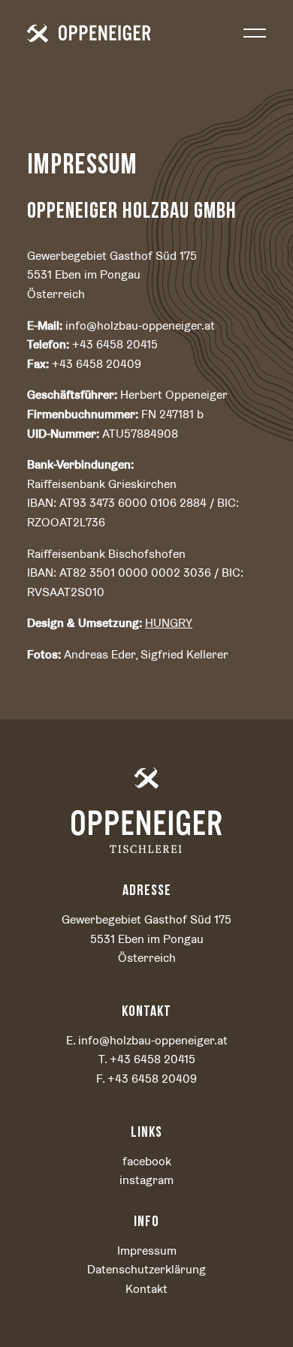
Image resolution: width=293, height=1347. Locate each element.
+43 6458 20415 (152, 1059)
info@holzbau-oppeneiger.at (153, 1040)
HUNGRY (168, 623)
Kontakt (146, 1289)
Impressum (147, 1250)
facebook (146, 1161)
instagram (146, 1180)
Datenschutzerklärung (146, 1269)
